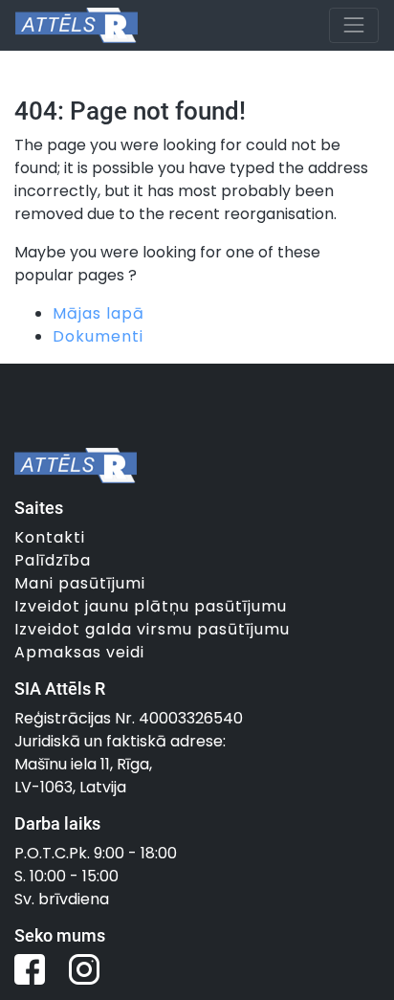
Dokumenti (98, 336)
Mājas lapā (98, 313)
